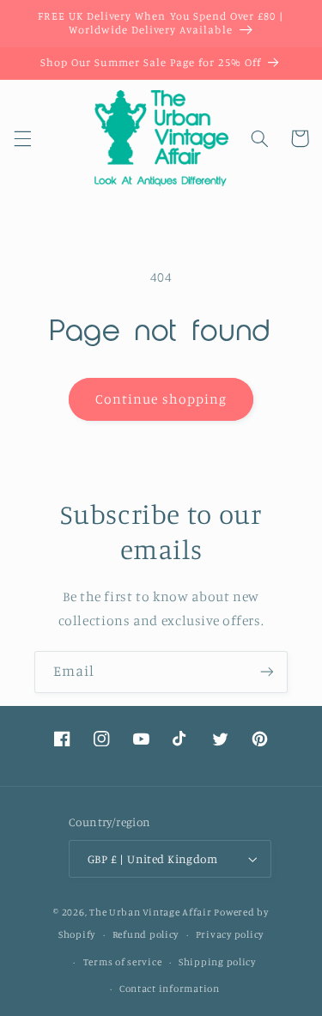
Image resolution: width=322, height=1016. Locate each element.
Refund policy (145, 934)
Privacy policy (230, 934)
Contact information (169, 989)
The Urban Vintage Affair (150, 912)
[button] (22, 138)
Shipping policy (217, 962)
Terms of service (122, 962)
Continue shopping (161, 399)
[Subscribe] (267, 672)
